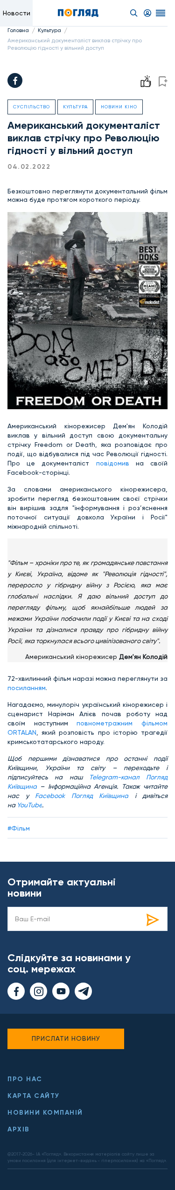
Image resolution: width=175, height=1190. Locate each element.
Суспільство (31, 106)
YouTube (29, 805)
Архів (18, 1129)
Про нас (24, 1079)
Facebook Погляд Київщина (81, 795)
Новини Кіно (119, 106)
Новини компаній (45, 1113)
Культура (49, 30)
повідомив (112, 463)
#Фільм (18, 828)
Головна (18, 30)
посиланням (26, 687)
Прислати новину (66, 1038)
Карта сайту (33, 1096)
